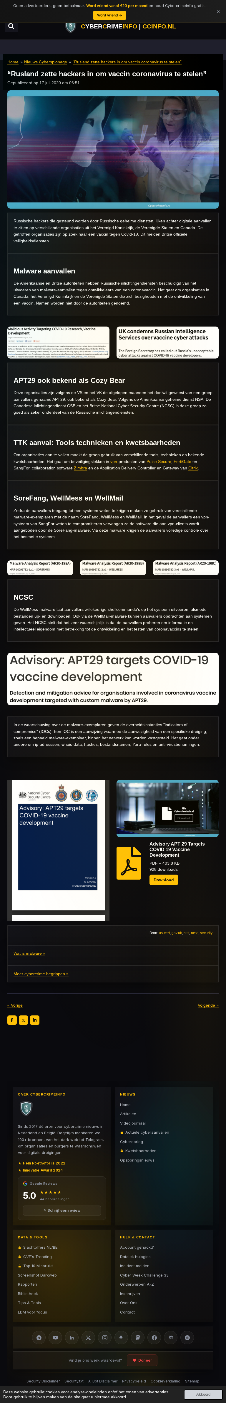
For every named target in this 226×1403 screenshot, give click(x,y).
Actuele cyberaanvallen (147, 1132)
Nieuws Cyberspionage (45, 62)
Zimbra (80, 468)
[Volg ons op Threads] (170, 1337)
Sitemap (192, 1381)
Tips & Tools (29, 1302)
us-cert (164, 933)
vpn (113, 461)
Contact (127, 1312)
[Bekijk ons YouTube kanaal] (55, 1337)
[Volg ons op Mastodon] (137, 1337)
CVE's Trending (37, 1256)
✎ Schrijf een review (62, 1210)
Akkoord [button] (203, 1394)
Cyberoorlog (131, 1141)
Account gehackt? (137, 1247)
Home (13, 62)
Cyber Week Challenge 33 (144, 1275)
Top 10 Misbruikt (38, 1265)
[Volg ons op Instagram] (105, 1337)
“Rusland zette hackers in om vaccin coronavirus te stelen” (127, 62)
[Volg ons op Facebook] (154, 1337)
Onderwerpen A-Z (137, 1284)
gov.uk (177, 933)
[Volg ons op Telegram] (39, 1337)
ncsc (194, 933)
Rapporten (27, 1284)
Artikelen (128, 1113)
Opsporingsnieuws (137, 1160)
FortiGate (182, 461)
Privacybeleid (134, 1381)
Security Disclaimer (43, 1381)
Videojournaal (133, 1123)
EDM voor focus (32, 1312)
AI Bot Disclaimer (102, 1381)
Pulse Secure (159, 461)
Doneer (145, 1360)
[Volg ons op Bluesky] (121, 1337)
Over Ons (128, 1302)
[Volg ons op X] (88, 1337)
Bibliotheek (28, 1293)
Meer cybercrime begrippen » (41, 973)
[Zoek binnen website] (11, 26)
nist (186, 933)
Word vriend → (109, 15)
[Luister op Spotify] (187, 1337)
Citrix (193, 468)
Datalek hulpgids (135, 1256)
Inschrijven (130, 1293)
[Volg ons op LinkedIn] (72, 1337)
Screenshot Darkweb (37, 1275)
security (206, 933)
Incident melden (134, 1265)
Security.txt (74, 1381)
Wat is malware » (29, 953)
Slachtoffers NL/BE (40, 1247)
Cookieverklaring (165, 1381)
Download (164, 880)
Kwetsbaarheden (141, 1150)
